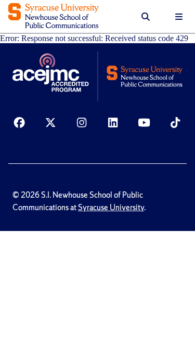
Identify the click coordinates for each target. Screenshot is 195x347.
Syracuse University (111, 207)
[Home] (53, 16)
